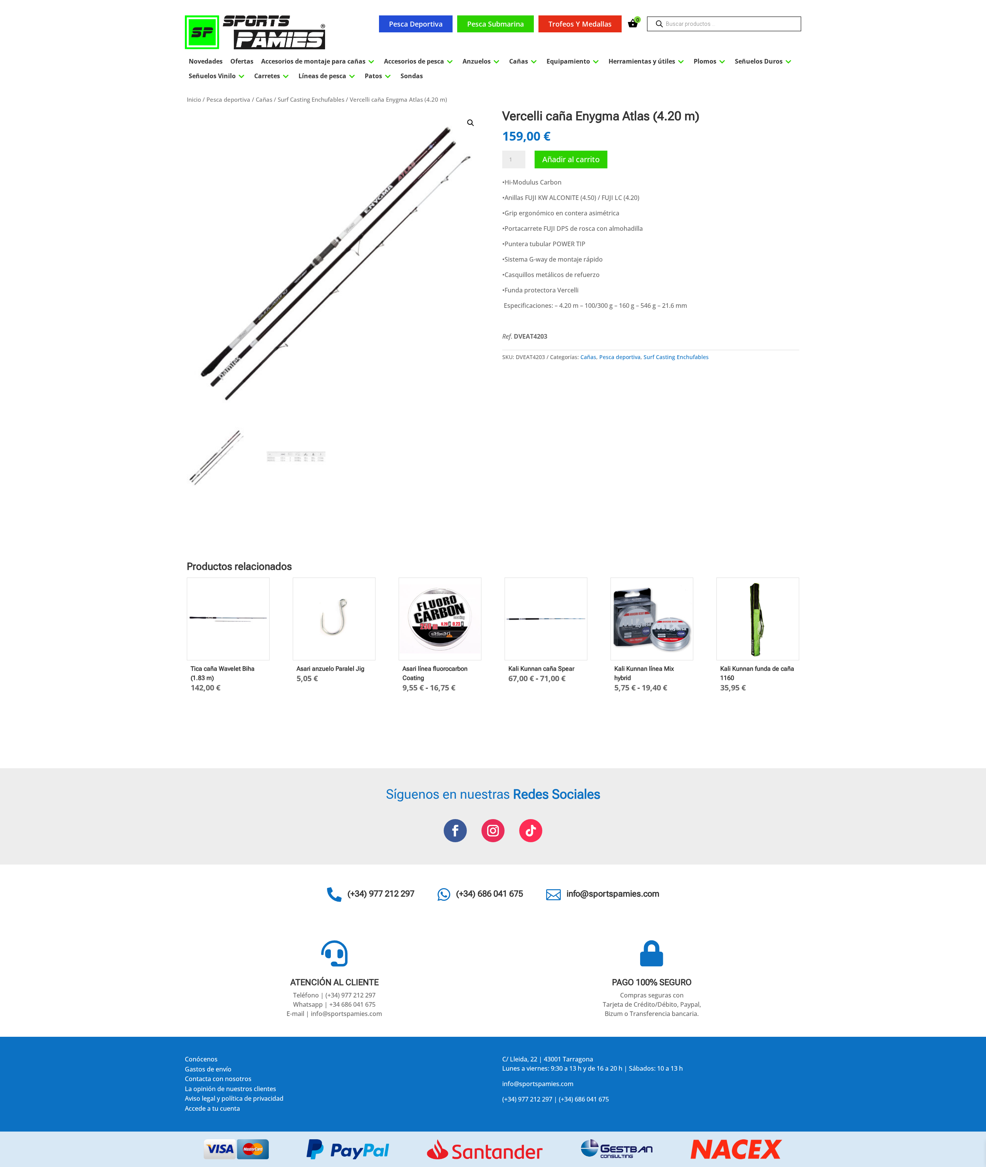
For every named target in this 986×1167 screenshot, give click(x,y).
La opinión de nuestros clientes (230, 1090)
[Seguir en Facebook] (455, 830)
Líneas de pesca (327, 76)
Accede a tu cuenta (212, 1110)
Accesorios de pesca (419, 61)
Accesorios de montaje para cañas (318, 61)
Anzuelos (482, 61)
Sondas (412, 76)
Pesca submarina (495, 24)
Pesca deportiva (416, 24)
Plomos (710, 61)
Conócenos (201, 1060)
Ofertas (241, 61)
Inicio (194, 99)
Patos (379, 76)
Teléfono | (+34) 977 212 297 (334, 995)
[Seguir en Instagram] (493, 830)
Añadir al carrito (571, 159)
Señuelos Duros (764, 61)
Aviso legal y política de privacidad (234, 1100)
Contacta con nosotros (218, 1080)
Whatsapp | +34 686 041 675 (334, 1004)
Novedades (206, 61)
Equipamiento (574, 61)
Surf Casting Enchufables (311, 99)
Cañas (524, 61)
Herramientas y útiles (647, 61)
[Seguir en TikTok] (530, 830)
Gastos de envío (208, 1070)
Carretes (272, 76)
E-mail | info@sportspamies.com (334, 1013)
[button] (471, 123)
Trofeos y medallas (580, 24)
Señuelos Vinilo (217, 76)
